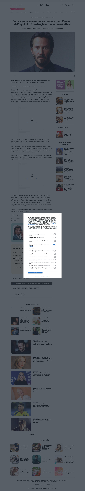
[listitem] (42, 231)
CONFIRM (35, 272)
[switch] (54, 234)
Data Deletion (37, 276)
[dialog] (42, 245)
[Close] (59, 215)
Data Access (42, 276)
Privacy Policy (48, 276)
